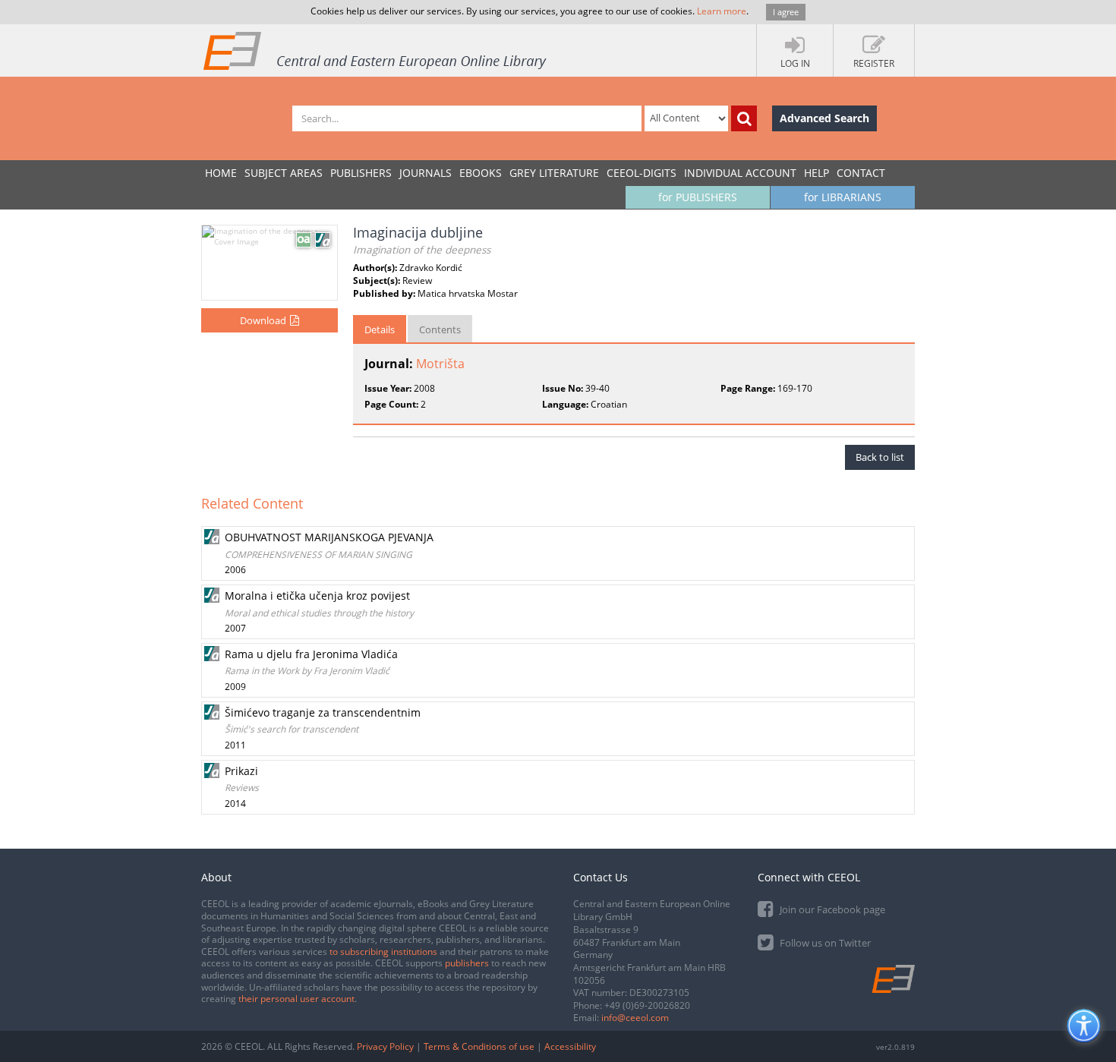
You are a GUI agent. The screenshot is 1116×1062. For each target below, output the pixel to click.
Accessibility (570, 1046)
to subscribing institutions (383, 951)
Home (221, 172)
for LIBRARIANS (842, 197)
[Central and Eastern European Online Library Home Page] (375, 50)
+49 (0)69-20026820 (647, 1005)
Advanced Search (824, 118)
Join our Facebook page (831, 909)
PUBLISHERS (361, 172)
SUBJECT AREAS (283, 172)
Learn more (721, 11)
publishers (467, 962)
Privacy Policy (385, 1046)
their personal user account (296, 998)
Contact (861, 172)
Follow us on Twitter (824, 943)
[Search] (744, 118)
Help (816, 172)
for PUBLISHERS (697, 197)
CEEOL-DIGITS (641, 172)
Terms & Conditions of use (479, 1046)
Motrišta (440, 363)
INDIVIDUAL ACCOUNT (740, 172)
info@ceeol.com (635, 1017)
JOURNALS (425, 172)
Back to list (880, 457)
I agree (786, 11)
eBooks (480, 172)
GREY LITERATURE (554, 172)
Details (379, 329)
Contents (440, 329)
